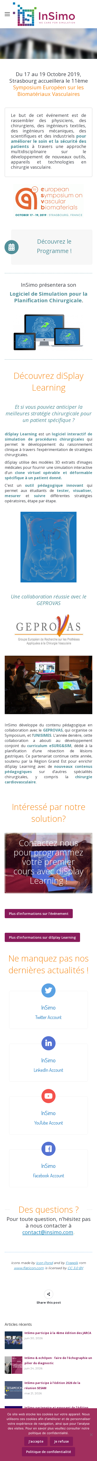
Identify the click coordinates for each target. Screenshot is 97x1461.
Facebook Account (48, 1175)
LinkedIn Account (48, 1070)
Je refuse (61, 1441)
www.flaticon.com (29, 1268)
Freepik (72, 1263)
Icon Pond (44, 1263)
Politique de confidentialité (48, 1451)
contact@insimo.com (47, 1232)
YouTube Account (48, 1123)
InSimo (48, 1007)
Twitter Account (48, 1017)
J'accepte (35, 1441)
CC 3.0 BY (75, 1268)
